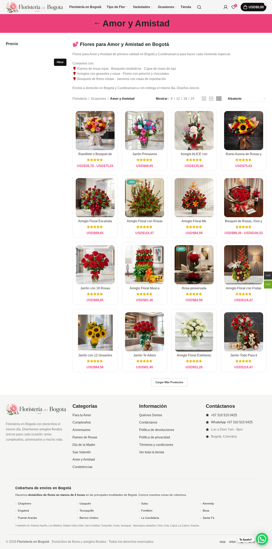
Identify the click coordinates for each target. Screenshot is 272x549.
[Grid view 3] (211, 99)
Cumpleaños (81, 422)
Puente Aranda (27, 517)
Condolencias (82, 467)
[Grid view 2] (204, 99)
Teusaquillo (87, 510)
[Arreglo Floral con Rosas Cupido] (144, 197)
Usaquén (85, 503)
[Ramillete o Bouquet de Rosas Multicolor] (95, 130)
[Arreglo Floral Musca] (144, 264)
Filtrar (60, 62)
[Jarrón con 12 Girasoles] (95, 331)
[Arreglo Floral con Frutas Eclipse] (243, 264)
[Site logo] (34, 6)
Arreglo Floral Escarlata (95, 221)
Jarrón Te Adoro (144, 355)
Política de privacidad (154, 437)
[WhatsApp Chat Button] (262, 539)
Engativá (23, 510)
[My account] (225, 7)
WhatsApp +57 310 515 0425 (232, 422)
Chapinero (24, 503)
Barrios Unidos (89, 517)
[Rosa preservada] (194, 264)
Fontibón (146, 510)
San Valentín (81, 452)
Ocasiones (98, 98)
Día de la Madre (83, 444)
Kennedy (208, 503)
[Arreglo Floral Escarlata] (95, 197)
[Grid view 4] (218, 99)
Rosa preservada (194, 288)
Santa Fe (208, 517)
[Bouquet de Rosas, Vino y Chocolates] (243, 197)
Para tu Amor (81, 415)
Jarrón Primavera (144, 154)
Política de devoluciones (156, 430)
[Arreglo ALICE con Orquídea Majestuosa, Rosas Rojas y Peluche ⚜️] (194, 130)
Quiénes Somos (150, 415)
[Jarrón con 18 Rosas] (95, 264)
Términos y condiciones (156, 444)
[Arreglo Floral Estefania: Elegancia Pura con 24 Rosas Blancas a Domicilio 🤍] (194, 331)
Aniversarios (81, 430)
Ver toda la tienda (151, 452)
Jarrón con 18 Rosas (95, 288)
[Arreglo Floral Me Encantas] (194, 197)
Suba (144, 503)
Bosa (206, 510)
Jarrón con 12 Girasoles (95, 355)
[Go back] (97, 23)
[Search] (199, 7)
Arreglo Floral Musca (144, 288)
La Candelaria (150, 517)
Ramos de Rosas (84, 437)
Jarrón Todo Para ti (243, 355)
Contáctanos (148, 422)
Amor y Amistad (83, 459)
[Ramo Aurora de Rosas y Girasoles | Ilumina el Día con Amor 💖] (243, 130)
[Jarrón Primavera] (144, 130)
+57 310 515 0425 (224, 415)
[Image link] (36, 409)
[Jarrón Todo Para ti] (243, 331)
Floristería (79, 98)
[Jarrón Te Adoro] (144, 331)
